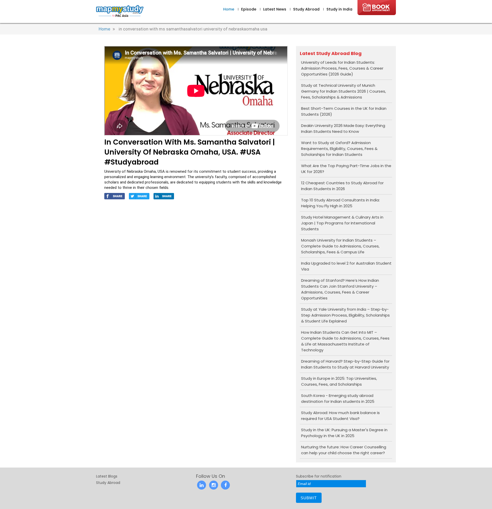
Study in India (339, 9)
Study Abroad (307, 9)
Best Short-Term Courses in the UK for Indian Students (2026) (343, 111)
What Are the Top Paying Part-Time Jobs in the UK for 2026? (346, 168)
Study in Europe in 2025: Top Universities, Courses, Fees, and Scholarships (339, 381)
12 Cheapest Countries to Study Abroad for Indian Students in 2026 (342, 185)
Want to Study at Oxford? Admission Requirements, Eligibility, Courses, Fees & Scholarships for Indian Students (339, 148)
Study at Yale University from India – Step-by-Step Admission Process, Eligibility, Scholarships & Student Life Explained (345, 315)
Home (228, 9)
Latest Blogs (106, 476)
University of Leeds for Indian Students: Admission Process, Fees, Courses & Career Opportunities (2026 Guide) (342, 68)
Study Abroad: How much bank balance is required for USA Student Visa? (340, 415)
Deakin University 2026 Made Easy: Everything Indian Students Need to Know (343, 128)
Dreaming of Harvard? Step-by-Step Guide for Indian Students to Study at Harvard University (345, 364)
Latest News (275, 9)
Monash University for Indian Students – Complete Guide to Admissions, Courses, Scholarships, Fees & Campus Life (340, 246)
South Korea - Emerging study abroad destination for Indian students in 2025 (337, 398)
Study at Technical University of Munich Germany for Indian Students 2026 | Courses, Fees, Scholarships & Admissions (343, 91)
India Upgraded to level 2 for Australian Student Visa (346, 266)
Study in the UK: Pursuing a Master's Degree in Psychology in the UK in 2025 (344, 432)
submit (309, 498)
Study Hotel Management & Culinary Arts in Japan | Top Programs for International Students (342, 223)
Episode (248, 9)
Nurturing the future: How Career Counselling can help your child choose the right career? (343, 450)
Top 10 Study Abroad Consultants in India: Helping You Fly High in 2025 (340, 203)
